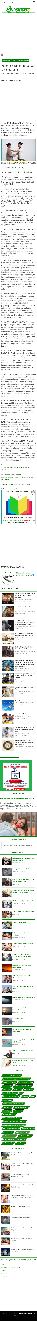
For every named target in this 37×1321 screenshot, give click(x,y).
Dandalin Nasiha (6, 60)
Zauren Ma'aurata (21, 1143)
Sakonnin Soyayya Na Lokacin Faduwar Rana (21, 966)
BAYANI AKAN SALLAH (25, 1082)
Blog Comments (10, 755)
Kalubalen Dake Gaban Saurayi (24, 714)
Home (2, 1264)
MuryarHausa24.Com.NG (25, 1313)
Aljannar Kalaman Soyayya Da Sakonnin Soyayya (16, 1079)
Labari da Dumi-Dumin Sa (21, 1107)
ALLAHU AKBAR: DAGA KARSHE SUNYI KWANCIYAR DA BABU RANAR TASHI (24, 622)
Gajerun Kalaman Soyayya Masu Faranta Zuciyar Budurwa (17, 798)
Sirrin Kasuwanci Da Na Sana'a (11, 1128)
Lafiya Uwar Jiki (18, 1111)
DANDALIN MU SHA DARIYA (23, 1086)
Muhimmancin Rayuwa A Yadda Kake (23, 901)
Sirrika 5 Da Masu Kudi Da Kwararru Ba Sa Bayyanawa (23, 859)
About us (3, 1273)
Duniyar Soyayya (28, 1089)
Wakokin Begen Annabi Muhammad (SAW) (14, 1139)
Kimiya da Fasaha (7, 1107)
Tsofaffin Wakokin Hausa (9, 1136)
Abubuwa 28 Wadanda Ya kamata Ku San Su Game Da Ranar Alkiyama (25, 595)
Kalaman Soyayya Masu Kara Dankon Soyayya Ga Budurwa (21, 955)
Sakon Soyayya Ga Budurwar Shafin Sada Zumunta (23, 1041)
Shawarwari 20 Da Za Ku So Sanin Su (23, 997)
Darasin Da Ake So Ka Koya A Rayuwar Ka (21, 1030)
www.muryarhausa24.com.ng (10, 477)
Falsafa (21, 1093)
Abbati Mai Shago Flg (18, 168)
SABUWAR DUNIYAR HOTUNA (12, 1118)
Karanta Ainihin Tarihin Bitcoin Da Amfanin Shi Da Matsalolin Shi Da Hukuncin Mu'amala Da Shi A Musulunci (24, 663)
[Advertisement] (18, 33)
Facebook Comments (28, 755)
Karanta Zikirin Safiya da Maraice (20, 1206)
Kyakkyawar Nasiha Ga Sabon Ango (24, 688)
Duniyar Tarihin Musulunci (9, 1093)
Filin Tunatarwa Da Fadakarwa (21, 60)
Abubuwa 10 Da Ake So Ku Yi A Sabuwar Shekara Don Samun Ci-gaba (25, 729)
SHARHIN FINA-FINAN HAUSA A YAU (14, 1121)
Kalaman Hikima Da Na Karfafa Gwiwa (13, 1103)
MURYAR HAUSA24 (7, 484)
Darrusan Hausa (17, 1089)
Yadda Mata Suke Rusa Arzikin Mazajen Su (21, 977)
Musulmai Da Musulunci (9, 1114)
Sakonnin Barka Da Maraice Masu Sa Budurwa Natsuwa (23, 1009)
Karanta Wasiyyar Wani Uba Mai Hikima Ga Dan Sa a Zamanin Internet (25, 675)
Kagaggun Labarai (7, 1100)
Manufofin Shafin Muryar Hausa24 (10, 1267)
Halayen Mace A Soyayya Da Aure (22, 943)
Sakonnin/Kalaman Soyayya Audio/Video (13, 1125)
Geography (4, 1276)
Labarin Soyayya (7, 1111)
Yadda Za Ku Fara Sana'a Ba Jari (22, 1050)
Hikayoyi (32, 1096)
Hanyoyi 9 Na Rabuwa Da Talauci (22, 869)
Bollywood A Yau (7, 1086)
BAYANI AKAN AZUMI (9, 1082)
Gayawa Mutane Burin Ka (20, 922)
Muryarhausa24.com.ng (15, 467)
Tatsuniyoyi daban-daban (22, 1132)
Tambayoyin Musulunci (28, 1128)
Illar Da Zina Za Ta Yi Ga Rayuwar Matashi (22, 608)
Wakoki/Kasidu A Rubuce (25, 1136)
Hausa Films (24, 1096)
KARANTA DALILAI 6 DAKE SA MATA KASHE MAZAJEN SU (25, 634)
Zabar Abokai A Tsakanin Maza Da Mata (22, 987)
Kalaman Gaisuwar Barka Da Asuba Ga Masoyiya (23, 934)
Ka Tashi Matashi (17, 1018)
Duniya (7, 479)
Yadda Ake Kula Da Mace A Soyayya (23, 911)
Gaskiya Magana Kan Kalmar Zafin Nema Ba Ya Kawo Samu (24, 648)
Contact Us (4, 1270)
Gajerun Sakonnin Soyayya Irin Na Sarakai (22, 1061)
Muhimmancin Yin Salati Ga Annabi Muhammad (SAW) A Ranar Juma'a (24, 742)
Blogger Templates (17, 1319)
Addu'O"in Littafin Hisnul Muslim (12, 1075)
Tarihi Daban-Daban (8, 1132)
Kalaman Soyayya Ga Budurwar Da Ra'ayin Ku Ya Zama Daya (23, 891)
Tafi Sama (18, 700)
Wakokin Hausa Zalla (8, 1143)
